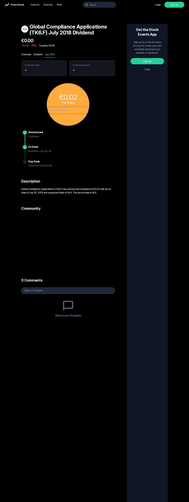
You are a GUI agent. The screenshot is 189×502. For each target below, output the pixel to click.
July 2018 (50, 54)
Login (147, 69)
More (59, 4)
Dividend (38, 54)
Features (35, 4)
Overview (26, 54)
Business (48, 4)
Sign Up (174, 4)
